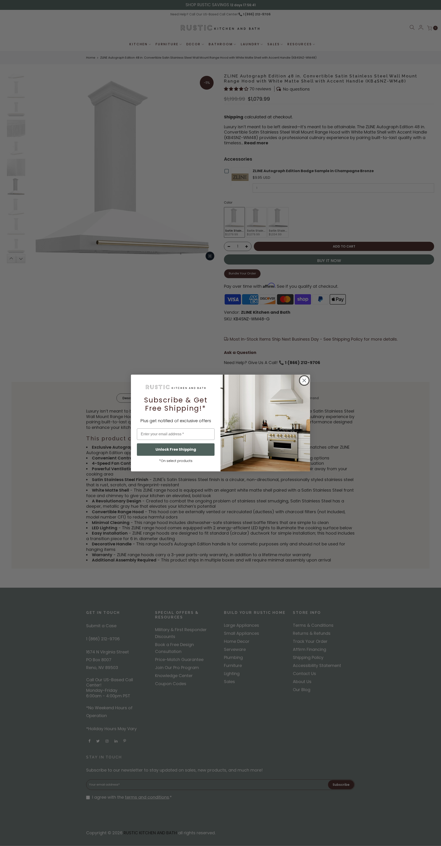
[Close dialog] (304, 380)
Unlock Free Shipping (175, 449)
